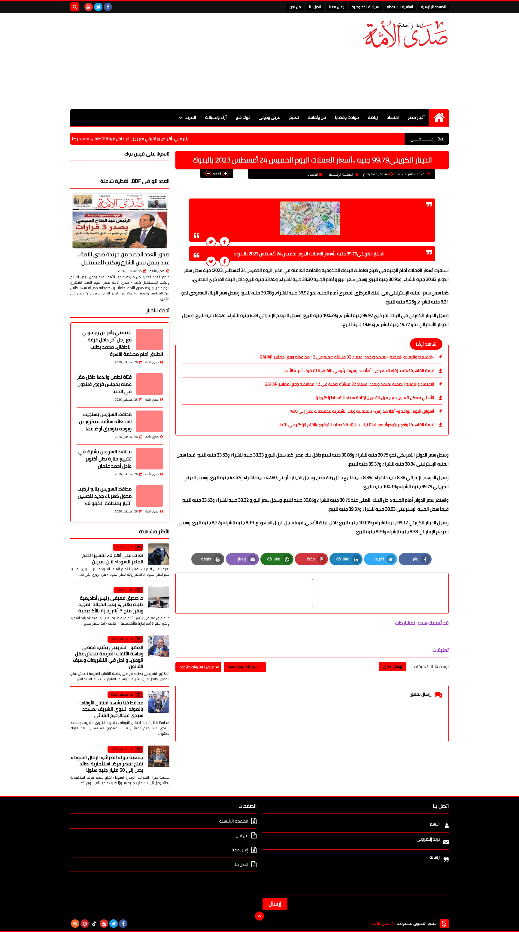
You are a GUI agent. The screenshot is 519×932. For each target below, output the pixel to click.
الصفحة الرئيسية (433, 6)
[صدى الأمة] (405, 34)
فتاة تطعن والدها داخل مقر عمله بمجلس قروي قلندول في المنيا (104, 384)
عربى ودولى (269, 117)
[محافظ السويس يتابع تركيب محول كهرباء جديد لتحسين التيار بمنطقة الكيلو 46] (149, 496)
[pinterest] (84, 923)
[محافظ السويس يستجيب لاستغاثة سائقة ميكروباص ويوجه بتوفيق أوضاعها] (149, 421)
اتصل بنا (315, 6)
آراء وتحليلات (216, 117)
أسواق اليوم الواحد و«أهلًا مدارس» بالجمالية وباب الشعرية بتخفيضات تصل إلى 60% (362, 411)
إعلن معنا (336, 6)
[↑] (259, 916)
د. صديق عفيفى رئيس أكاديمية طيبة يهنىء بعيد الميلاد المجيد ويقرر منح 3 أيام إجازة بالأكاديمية (110, 604)
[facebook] (108, 7)
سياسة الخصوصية (365, 6)
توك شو (243, 117)
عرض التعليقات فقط (243, 666)
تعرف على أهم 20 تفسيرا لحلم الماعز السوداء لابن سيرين (112, 558)
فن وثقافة (317, 117)
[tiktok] (94, 923)
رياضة (373, 117)
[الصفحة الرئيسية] (439, 117)
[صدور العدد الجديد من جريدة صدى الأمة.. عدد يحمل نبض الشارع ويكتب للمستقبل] (119, 221)
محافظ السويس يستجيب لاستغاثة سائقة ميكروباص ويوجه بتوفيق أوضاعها (105, 421)
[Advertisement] (179, 61)
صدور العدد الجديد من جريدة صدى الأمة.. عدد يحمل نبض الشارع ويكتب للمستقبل (123, 258)
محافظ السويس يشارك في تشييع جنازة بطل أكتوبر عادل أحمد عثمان (105, 458)
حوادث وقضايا (347, 117)
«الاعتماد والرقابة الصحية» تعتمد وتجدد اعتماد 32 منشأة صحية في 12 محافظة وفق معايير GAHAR (347, 357)
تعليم (294, 117)
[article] (247, 593)
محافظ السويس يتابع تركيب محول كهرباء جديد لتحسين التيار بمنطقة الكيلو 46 (104, 496)
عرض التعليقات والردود (197, 666)
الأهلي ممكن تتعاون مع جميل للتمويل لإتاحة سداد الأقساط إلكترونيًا (375, 397)
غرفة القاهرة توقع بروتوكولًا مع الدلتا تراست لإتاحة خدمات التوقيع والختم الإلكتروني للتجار (356, 425)
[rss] (75, 923)
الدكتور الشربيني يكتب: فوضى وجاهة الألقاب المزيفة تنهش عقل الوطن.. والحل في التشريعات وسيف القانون (108, 657)
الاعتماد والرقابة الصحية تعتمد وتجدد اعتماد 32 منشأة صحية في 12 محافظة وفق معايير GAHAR (349, 384)
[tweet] (211, 241)
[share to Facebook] (224, 241)
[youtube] (88, 7)
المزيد (190, 117)
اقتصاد (393, 117)
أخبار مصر (416, 117)
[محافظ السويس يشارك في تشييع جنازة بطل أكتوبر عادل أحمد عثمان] (149, 458)
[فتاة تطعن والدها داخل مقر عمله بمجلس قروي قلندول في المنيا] (149, 384)
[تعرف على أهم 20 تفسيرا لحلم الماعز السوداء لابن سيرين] (158, 554)
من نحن (295, 6)
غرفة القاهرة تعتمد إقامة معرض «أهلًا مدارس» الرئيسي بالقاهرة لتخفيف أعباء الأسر (359, 370)
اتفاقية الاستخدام (400, 6)
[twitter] (98, 7)
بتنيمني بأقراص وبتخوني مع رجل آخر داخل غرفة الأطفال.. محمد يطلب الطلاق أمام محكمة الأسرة (128, 139)
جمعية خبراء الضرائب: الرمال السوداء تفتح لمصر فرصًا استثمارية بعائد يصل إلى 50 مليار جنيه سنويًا (107, 763)
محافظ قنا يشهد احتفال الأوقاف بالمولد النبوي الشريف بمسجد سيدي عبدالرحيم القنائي (111, 709)
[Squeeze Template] (444, 923)
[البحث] (74, 6)
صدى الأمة (157, 271)
